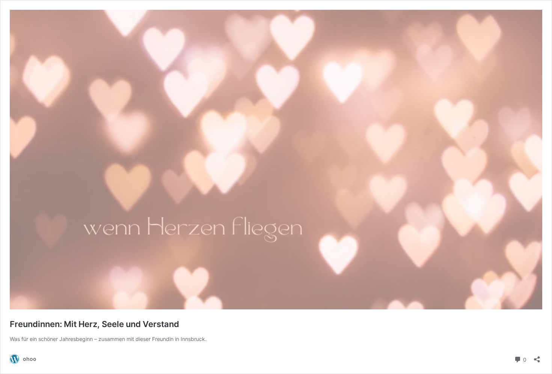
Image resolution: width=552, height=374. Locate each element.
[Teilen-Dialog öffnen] (537, 357)
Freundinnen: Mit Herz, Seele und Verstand (94, 324)
